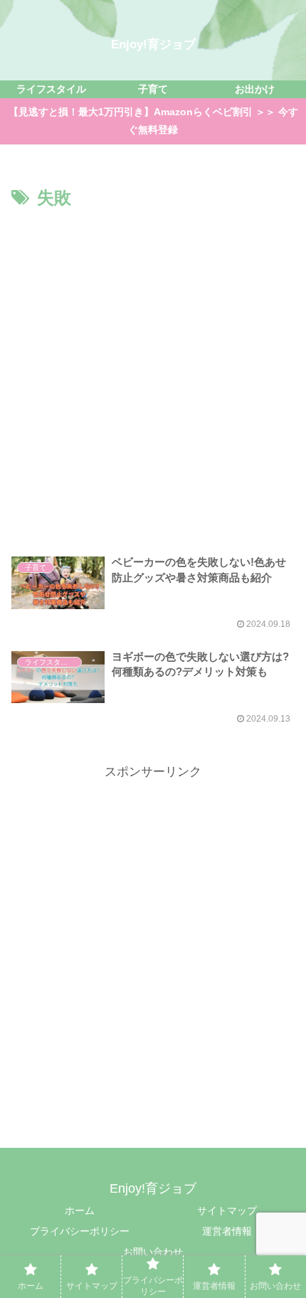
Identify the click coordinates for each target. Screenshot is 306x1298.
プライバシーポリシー (80, 1231)
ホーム (80, 1210)
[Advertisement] (153, 374)
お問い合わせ (153, 1251)
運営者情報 (227, 1231)
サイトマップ (227, 1210)
